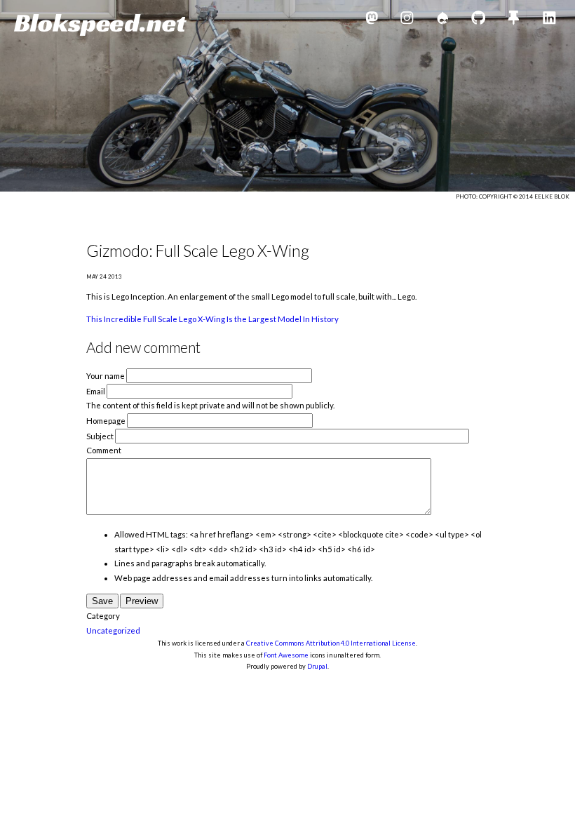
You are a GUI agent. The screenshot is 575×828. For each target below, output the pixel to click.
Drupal (317, 666)
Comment (103, 450)
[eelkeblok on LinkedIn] (549, 20)
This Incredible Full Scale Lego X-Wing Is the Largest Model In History (212, 318)
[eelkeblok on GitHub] (478, 20)
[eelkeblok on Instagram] (407, 20)
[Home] (100, 25)
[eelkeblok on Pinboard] (514, 20)
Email (95, 391)
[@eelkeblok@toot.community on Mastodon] (372, 20)
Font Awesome (286, 655)
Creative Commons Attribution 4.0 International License (331, 643)
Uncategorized (113, 630)
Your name (105, 375)
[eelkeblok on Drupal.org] (443, 20)
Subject (100, 436)
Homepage (106, 420)
